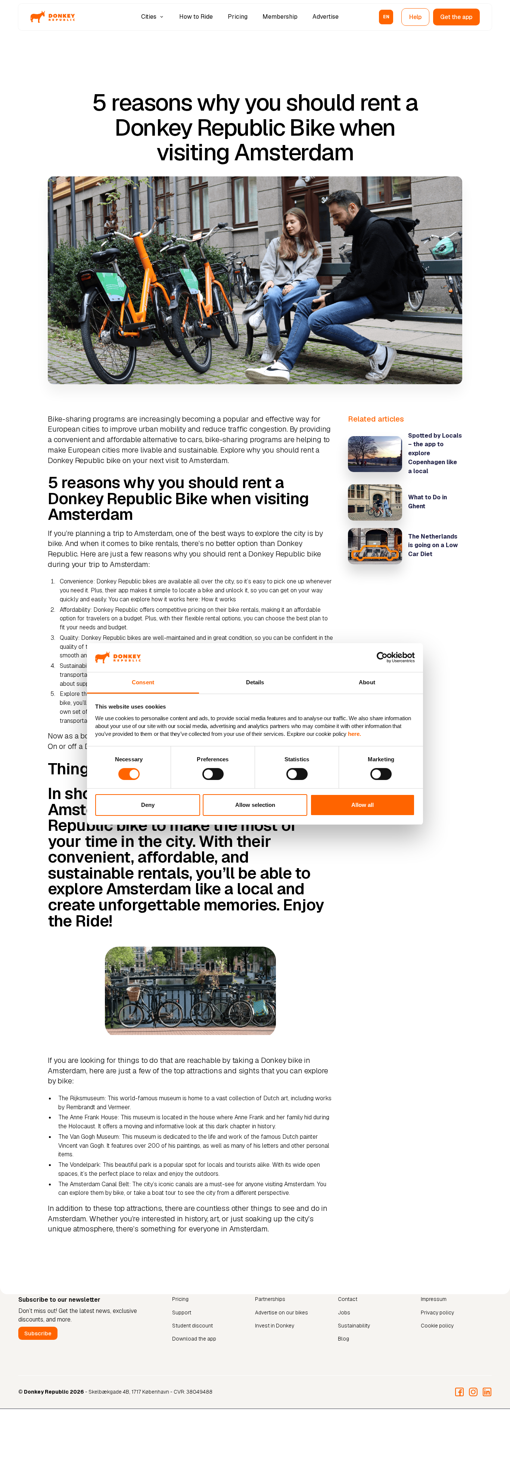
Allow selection (255, 805)
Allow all (362, 805)
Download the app (194, 1339)
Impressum (434, 1299)
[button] (153, 16)
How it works (218, 599)
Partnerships (270, 1299)
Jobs (344, 1312)
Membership (280, 17)
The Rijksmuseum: (82, 1098)
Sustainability (354, 1326)
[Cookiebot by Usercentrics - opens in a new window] (382, 657)
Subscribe (38, 1333)
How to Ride (196, 17)
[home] (52, 16)
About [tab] (367, 682)
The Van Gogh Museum (88, 1137)
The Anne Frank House (88, 1117)
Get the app (456, 17)
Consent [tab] (143, 682)
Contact (347, 1299)
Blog (343, 1339)
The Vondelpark (79, 1165)
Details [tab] (255, 682)
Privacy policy (437, 1312)
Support (181, 1312)
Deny (148, 805)
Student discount (192, 1326)
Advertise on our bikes (281, 1312)
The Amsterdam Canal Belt (93, 1184)
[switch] (213, 774)
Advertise (325, 17)
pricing (197, 610)
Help (415, 17)
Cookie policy (437, 1326)
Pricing (238, 17)
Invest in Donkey (274, 1326)
